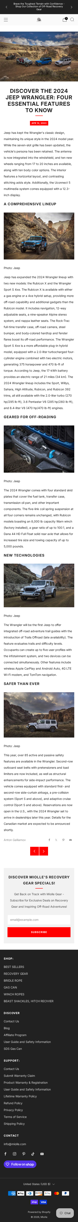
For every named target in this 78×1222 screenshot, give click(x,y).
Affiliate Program (15, 1035)
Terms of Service (15, 1117)
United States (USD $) (37, 1184)
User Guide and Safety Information (27, 1042)
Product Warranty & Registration (26, 1082)
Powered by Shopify (39, 1212)
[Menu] (6, 20)
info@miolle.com (15, 1144)
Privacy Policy (13, 1110)
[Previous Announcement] (6, 7)
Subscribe (39, 932)
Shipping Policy (14, 1123)
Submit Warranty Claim (19, 1075)
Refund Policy (13, 1103)
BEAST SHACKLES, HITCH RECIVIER (28, 1001)
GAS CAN (10, 987)
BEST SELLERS (14, 967)
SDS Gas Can (13, 1048)
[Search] (72, 19)
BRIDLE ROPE (13, 980)
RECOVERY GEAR (16, 973)
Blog (7, 1028)
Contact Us (11, 1021)
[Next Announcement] (71, 7)
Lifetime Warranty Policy (20, 1096)
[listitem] (39, 7)
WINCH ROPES (14, 994)
